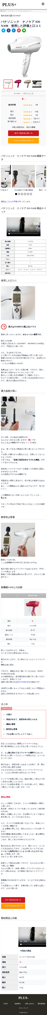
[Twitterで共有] (3, 30)
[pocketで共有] (19, 30)
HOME (6, 1003)
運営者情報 (41, 1003)
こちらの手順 (11, 202)
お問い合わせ (29, 1003)
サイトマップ (23, 1008)
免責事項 (18, 1003)
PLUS (23, 998)
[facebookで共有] (9, 30)
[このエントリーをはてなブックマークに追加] (14, 30)
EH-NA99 (21, 682)
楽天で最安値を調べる (23, 133)
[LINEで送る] (24, 30)
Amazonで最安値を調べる (23, 141)
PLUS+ (9, 4)
